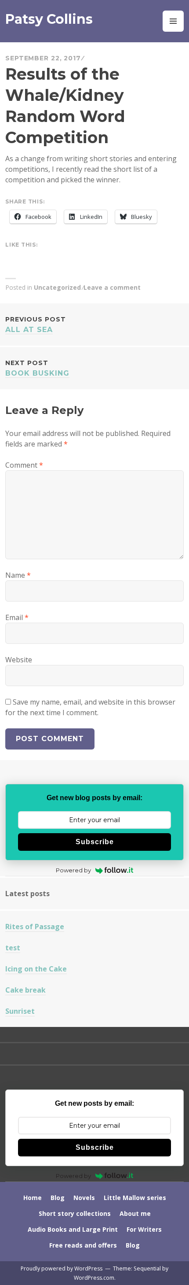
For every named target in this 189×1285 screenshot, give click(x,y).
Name (18, 575)
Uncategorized (57, 287)
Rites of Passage (34, 926)
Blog (58, 1197)
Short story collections (75, 1213)
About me (135, 1213)
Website (18, 660)
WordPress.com (94, 1277)
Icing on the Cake (36, 969)
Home (32, 1197)
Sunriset (20, 1011)
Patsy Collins (49, 19)
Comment (24, 465)
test (12, 948)
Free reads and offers (83, 1245)
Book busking (37, 368)
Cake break (25, 990)
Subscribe (95, 842)
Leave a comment (112, 287)
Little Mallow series (135, 1197)
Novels (84, 1197)
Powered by (73, 870)
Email (17, 617)
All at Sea (35, 324)
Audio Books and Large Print (73, 1229)
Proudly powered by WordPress (61, 1268)
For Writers (144, 1229)
